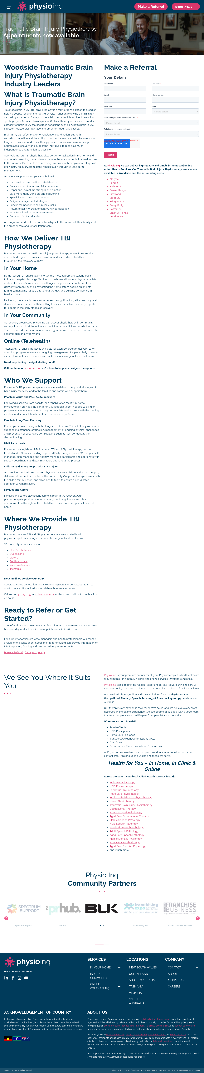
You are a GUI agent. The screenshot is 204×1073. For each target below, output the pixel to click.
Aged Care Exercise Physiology (128, 846)
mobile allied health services (154, 1019)
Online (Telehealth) (99, 986)
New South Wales (20, 550)
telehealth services (162, 1041)
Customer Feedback (167, 1070)
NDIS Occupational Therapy (126, 812)
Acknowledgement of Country (188, 1070)
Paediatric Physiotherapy (124, 790)
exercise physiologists (158, 1026)
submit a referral (45, 594)
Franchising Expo (102, 925)
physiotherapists (112, 1026)
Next (198, 918)
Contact (174, 967)
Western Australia (20, 565)
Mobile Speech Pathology (125, 820)
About (172, 973)
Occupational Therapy (123, 808)
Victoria (14, 557)
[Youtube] (26, 978)
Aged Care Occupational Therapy (129, 816)
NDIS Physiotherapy (121, 786)
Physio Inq (113, 165)
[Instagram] (19, 978)
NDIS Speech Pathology (124, 823)
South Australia (18, 561)
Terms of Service (131, 1070)
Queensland (17, 554)
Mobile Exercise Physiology (126, 838)
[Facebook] (13, 978)
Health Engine (180, 925)
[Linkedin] (6, 978)
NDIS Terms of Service (148, 1070)
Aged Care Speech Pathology (127, 835)
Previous (6, 918)
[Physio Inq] (40, 6)
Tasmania (15, 569)
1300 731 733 (24, 594)
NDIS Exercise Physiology (125, 842)
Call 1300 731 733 (35, 652)
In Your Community (99, 976)
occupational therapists (134, 1026)
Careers (174, 986)
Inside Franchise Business (141, 925)
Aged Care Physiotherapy (124, 793)
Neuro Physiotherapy (122, 801)
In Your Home (100, 967)
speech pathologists (185, 1026)
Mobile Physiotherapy (122, 782)
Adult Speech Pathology (124, 831)
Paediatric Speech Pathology (126, 827)
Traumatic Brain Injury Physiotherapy (131, 805)
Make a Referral (151, 6)
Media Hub (175, 980)
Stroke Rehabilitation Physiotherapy (131, 797)
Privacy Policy (117, 1070)
